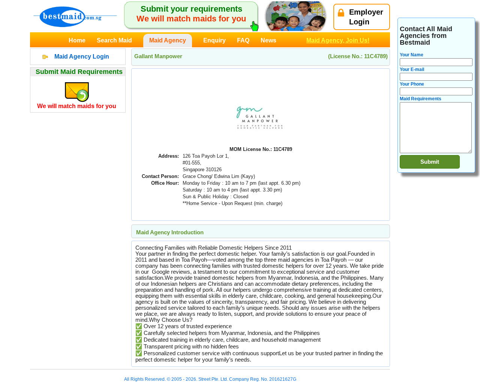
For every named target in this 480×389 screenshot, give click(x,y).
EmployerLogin (366, 17)
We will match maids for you (76, 106)
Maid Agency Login (81, 56)
